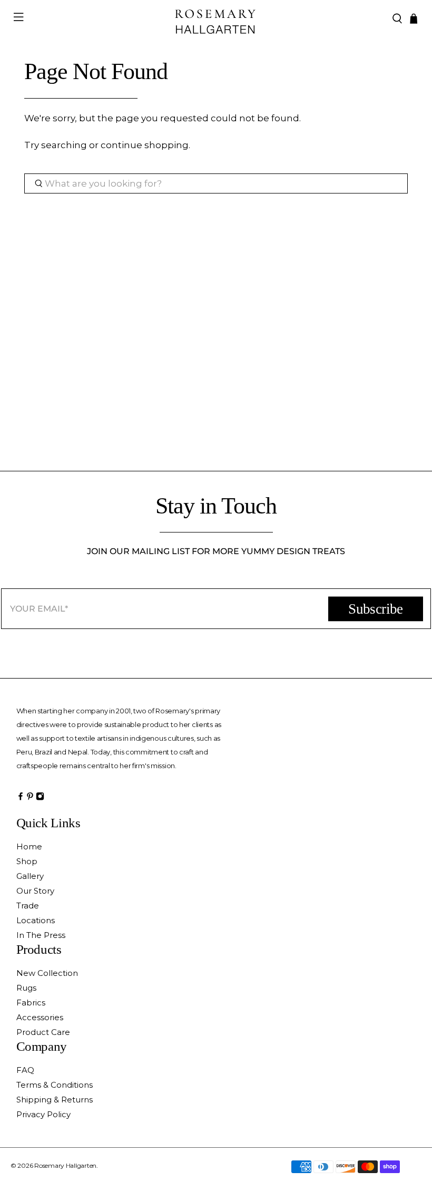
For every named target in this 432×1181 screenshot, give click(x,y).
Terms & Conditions (54, 1085)
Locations (35, 920)
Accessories (39, 1017)
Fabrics (30, 1003)
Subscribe (375, 609)
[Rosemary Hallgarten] (216, 19)
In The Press (40, 935)
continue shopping (145, 145)
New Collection (47, 973)
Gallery (30, 876)
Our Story (35, 891)
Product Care (43, 1032)
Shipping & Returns (54, 1100)
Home (29, 846)
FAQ (25, 1070)
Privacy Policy (43, 1114)
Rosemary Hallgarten (65, 1165)
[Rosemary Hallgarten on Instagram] (40, 799)
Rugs (26, 988)
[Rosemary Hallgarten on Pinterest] (30, 799)
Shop (26, 861)
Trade (27, 906)
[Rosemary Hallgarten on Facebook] (20, 799)
